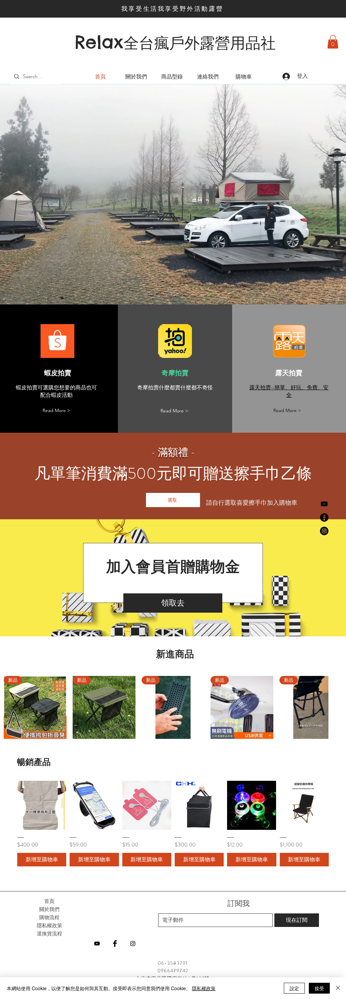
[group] (173, 707)
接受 (319, 988)
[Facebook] (324, 517)
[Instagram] (324, 531)
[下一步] (303, 194)
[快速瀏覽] (41, 805)
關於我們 (49, 909)
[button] (333, 42)
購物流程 (49, 917)
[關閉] (338, 988)
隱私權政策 (204, 988)
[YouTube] (324, 504)
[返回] (43, 194)
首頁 (49, 901)
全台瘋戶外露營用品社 (200, 43)
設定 (294, 988)
